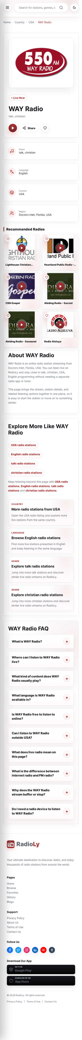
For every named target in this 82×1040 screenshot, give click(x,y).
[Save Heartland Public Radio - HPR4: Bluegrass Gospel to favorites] (46, 239)
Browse (11, 888)
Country (20, 22)
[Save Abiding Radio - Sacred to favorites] (46, 277)
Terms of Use (15, 927)
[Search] (61, 7)
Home (7, 22)
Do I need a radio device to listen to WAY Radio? (36, 811)
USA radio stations (23, 445)
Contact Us (14, 931)
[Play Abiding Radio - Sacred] (60, 286)
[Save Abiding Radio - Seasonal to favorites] (7, 315)
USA (31, 22)
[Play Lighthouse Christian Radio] (22, 248)
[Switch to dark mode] (74, 7)
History (11, 897)
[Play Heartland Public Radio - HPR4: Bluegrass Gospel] (60, 248)
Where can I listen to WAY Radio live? (36, 659)
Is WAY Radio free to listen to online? (33, 716)
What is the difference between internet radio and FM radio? (35, 773)
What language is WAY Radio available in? (33, 697)
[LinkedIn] (35, 950)
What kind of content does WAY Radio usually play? (35, 678)
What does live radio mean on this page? (34, 754)
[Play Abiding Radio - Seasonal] (22, 325)
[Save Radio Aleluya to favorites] (46, 315)
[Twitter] (18, 950)
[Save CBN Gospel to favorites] (7, 277)
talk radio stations (23, 463)
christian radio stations (26, 472)
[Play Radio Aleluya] (60, 325)
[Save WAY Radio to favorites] (45, 128)
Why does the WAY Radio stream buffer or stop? (31, 792)
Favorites (12, 892)
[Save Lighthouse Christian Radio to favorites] (7, 239)
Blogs (10, 901)
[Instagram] (27, 950)
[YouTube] (43, 950)
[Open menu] (7, 7)
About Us (12, 922)
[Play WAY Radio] (13, 128)
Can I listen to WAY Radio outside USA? (30, 735)
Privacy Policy (15, 918)
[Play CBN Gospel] (22, 286)
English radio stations (25, 454)
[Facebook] (10, 950)
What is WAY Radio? (27, 641)
